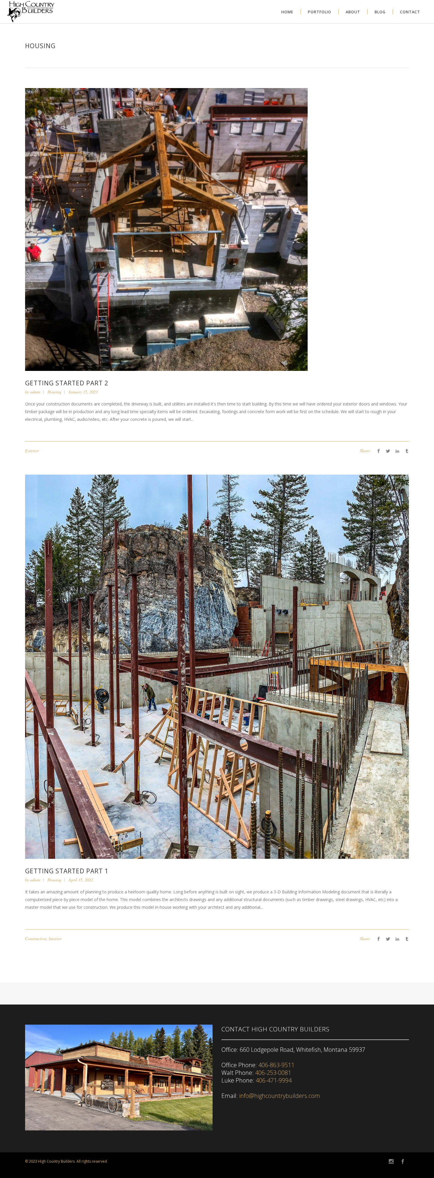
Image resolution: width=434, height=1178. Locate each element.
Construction (35, 938)
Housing (54, 392)
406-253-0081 (273, 1073)
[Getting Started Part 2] (166, 229)
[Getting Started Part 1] (217, 666)
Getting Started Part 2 (66, 383)
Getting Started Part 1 (66, 871)
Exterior (32, 450)
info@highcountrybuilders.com (279, 1096)
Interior (55, 938)
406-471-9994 (274, 1080)
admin (35, 392)
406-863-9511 (276, 1065)
